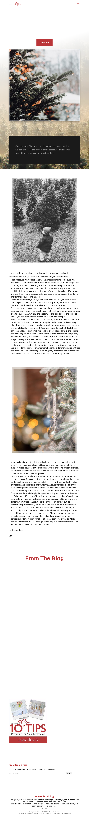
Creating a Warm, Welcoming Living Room (30, 616)
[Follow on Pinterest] (42, 785)
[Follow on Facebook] (33, 785)
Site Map (57, 813)
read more (44, 42)
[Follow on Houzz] (47, 785)
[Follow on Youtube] (51, 785)
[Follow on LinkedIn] (38, 785)
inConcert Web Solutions (44, 813)
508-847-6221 (46, 812)
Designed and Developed (26, 813)
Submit (69, 773)
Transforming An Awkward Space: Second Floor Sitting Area (39, 678)
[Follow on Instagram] (56, 785)
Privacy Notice (66, 813)
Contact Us (56, 812)
